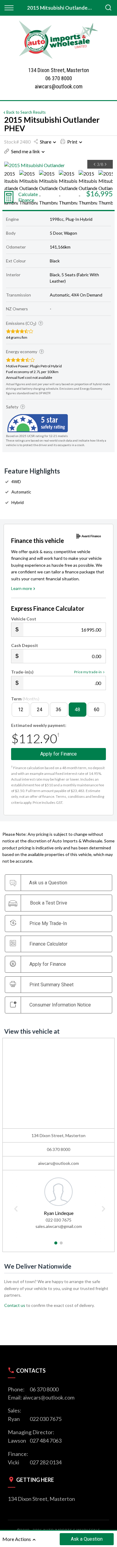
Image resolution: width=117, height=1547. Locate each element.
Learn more (21, 588)
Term (25, 698)
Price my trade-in (88, 672)
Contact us (14, 1305)
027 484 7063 (46, 1440)
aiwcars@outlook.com (58, 86)
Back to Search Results (26, 112)
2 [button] (61, 1245)
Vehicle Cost (23, 618)
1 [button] (56, 1245)
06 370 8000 (58, 78)
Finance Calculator (48, 944)
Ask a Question (87, 1539)
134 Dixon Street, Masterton (41, 1498)
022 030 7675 (58, 1219)
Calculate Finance (28, 197)
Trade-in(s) (22, 671)
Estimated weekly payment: (38, 725)
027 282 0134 (46, 1462)
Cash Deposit (24, 645)
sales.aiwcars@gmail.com (58, 1226)
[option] (58, 165)
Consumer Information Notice (60, 1005)
